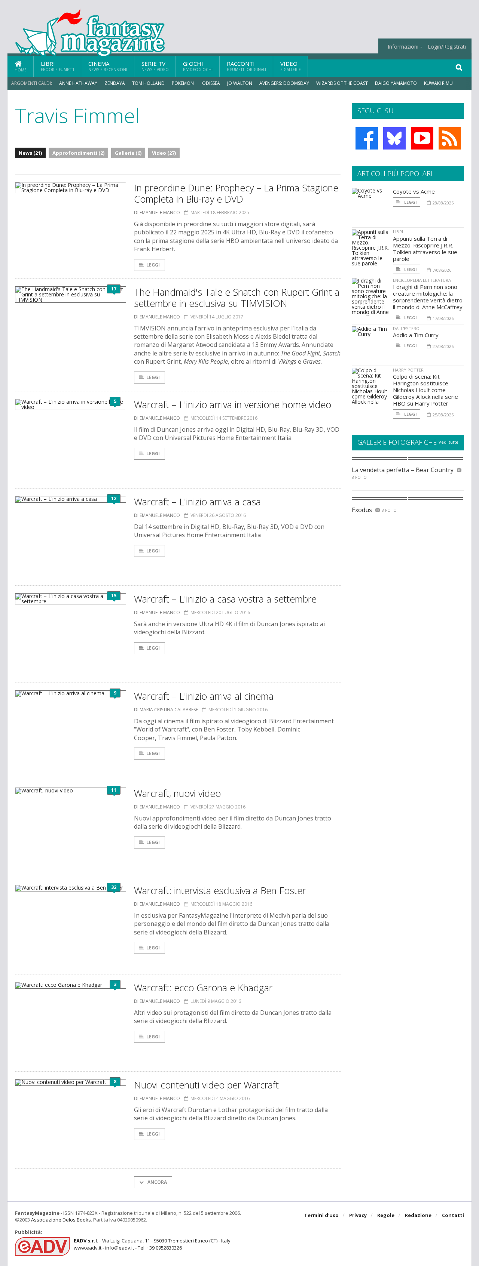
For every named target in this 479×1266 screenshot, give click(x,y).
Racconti (246, 66)
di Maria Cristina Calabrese (166, 709)
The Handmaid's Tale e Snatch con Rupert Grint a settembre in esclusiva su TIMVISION (236, 297)
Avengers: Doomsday (284, 83)
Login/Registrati (447, 46)
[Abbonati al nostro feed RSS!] (450, 138)
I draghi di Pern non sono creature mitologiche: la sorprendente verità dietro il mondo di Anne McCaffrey (428, 297)
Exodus (362, 510)
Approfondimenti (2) (78, 153)
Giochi (198, 66)
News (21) (30, 153)
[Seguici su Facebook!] (366, 138)
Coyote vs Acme (414, 191)
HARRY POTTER (408, 370)
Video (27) (164, 153)
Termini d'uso (321, 1215)
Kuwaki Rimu (438, 83)
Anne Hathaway (78, 83)
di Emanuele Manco (157, 212)
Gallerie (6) (128, 153)
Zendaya (114, 83)
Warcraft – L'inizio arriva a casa (197, 501)
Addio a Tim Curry (416, 335)
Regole (385, 1215)
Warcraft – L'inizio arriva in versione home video (232, 404)
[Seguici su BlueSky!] (394, 138)
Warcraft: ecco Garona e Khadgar (203, 987)
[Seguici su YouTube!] (422, 138)
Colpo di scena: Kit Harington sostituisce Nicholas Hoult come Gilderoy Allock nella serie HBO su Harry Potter (425, 390)
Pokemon (183, 83)
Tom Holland (148, 83)
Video (290, 66)
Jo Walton (239, 83)
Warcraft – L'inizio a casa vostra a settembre (225, 598)
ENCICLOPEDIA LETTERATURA (422, 280)
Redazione (418, 1215)
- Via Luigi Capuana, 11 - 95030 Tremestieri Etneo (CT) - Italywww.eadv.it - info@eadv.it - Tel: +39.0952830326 (152, 1244)
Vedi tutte (448, 442)
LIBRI (398, 232)
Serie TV (155, 66)
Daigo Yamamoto (396, 83)
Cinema (107, 66)
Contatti (453, 1215)
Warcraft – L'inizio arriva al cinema (204, 696)
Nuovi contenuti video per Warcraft (206, 1084)
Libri (57, 66)
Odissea (211, 83)
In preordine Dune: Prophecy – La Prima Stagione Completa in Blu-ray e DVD (236, 193)
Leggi (153, 265)
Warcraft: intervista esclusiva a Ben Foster (220, 890)
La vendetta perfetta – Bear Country (403, 470)
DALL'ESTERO (406, 328)
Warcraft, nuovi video (177, 793)
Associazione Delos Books (61, 1219)
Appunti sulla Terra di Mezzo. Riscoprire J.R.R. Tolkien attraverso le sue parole (425, 248)
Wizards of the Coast (342, 83)
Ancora (156, 1182)
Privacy (358, 1215)
